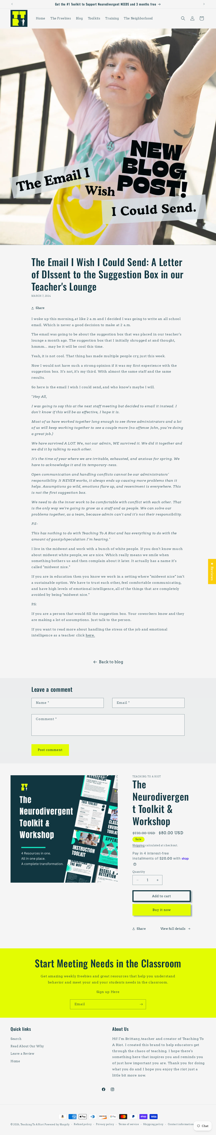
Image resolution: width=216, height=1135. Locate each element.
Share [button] (40, 308)
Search (16, 1039)
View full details (173, 928)
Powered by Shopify (57, 1124)
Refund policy (83, 1124)
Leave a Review (22, 1053)
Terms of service (129, 1124)
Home (15, 1061)
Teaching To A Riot (32, 1124)
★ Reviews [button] (212, 571)
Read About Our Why (27, 1046)
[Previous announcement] (12, 4)
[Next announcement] (204, 4)
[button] (183, 18)
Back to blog (111, 662)
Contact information (181, 1124)
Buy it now (162, 910)
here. (90, 635)
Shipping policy (153, 1124)
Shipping (138, 845)
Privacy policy (105, 1124)
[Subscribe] (141, 1004)
